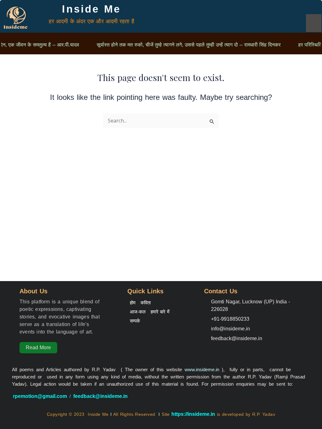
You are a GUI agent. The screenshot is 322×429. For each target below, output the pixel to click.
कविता (146, 302)
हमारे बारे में (160, 311)
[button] (313, 23)
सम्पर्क (135, 320)
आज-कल (138, 311)
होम (133, 302)
